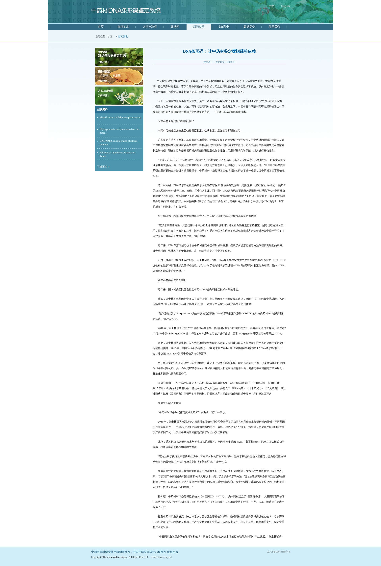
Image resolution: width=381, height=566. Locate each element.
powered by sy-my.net (161, 557)
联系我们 (274, 26)
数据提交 (249, 26)
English (285, 6)
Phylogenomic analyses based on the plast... (119, 131)
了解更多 (102, 166)
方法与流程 (150, 26)
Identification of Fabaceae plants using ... (120, 119)
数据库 (175, 26)
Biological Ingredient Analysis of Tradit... (117, 154)
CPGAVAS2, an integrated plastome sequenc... (119, 142)
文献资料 (224, 26)
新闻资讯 (198, 26)
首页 (101, 26)
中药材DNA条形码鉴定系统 (126, 11)
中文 (271, 6)
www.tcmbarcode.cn (117, 557)
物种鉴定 (123, 26)
